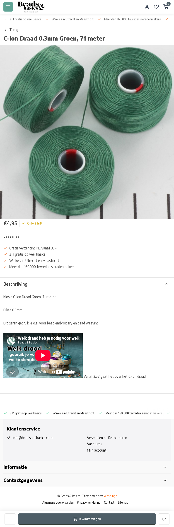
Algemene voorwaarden (58, 502)
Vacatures (94, 444)
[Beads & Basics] (31, 7)
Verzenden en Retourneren (107, 437)
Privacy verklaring (89, 502)
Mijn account (96, 450)
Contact (109, 502)
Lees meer (12, 236)
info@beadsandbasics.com (33, 437)
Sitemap (123, 502)
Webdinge (110, 496)
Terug (13, 29)
